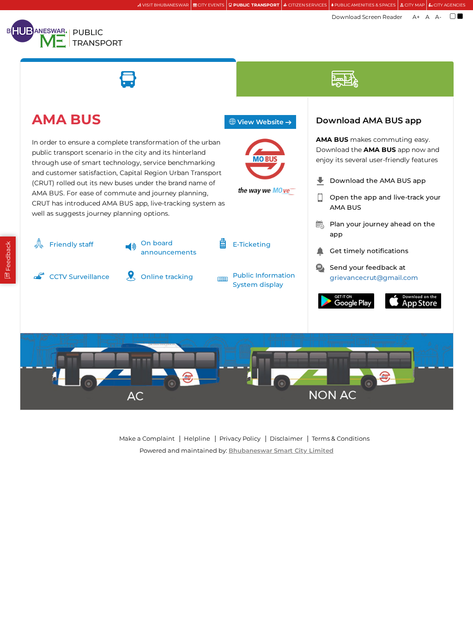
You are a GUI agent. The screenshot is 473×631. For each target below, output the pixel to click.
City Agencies (449, 4)
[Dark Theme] (460, 16)
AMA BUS (66, 119)
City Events (210, 4)
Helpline (197, 438)
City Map (414, 4)
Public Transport (255, 4)
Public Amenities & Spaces (365, 4)
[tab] (128, 79)
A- (438, 16)
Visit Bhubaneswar (165, 4)
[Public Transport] (64, 33)
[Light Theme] (452, 16)
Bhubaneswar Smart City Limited (281, 450)
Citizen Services (307, 4)
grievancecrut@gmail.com (374, 277)
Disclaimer (286, 438)
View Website (260, 122)
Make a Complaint (147, 438)
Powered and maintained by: (236, 450)
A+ (416, 16)
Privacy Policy (240, 438)
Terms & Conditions (341, 438)
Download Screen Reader (367, 16)
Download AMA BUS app (368, 120)
